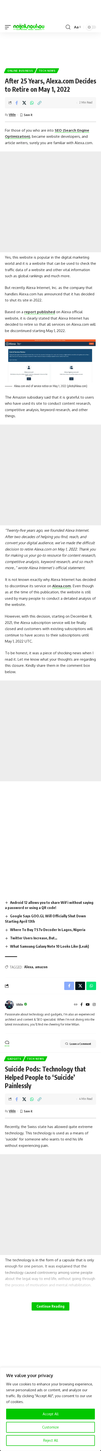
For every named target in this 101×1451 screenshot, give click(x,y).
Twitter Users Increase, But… (33, 938)
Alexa (28, 967)
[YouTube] (87, 1005)
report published (39, 312)
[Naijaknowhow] (28, 27)
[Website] (76, 1005)
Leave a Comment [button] (80, 1043)
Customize (50, 1427)
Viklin (12, 114)
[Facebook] (81, 1005)
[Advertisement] (50, 48)
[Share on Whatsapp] (31, 103)
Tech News (47, 70)
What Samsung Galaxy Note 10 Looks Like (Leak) (49, 946)
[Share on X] (24, 103)
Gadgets (14, 1058)
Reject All (50, 1440)
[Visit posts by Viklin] (9, 1004)
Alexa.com (61, 586)
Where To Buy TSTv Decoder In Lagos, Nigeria (47, 929)
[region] (50, 1409)
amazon (41, 967)
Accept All (51, 1414)
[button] (9, 27)
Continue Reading (50, 1306)
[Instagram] (94, 1005)
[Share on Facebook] (16, 103)
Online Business (20, 70)
